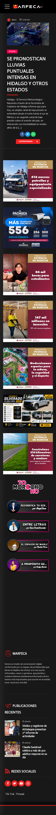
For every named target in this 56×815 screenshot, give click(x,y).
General (12, 51)
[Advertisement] (28, 605)
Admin (14, 20)
